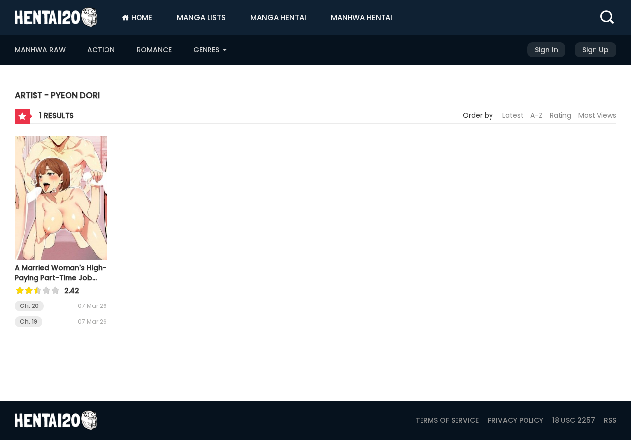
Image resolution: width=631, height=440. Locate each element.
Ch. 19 (28, 321)
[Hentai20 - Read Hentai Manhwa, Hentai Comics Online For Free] (56, 17)
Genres (207, 50)
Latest (513, 115)
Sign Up (595, 50)
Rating (560, 115)
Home (140, 17)
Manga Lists (201, 17)
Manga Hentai (278, 17)
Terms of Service (447, 420)
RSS (610, 420)
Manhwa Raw (40, 50)
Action (101, 50)
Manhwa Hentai (361, 17)
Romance (154, 50)
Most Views (597, 115)
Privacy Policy (515, 420)
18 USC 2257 (573, 420)
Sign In (546, 50)
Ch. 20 (29, 306)
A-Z (536, 115)
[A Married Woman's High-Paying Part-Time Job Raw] (61, 199)
